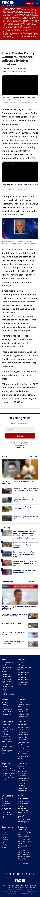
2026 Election (22, 702)
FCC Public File (23, 781)
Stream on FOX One (23, 828)
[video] (20, 594)
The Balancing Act (24, 732)
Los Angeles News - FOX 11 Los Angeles (8, 770)
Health (4, 672)
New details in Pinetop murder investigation (12, 624)
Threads (4, 842)
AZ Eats (20, 730)
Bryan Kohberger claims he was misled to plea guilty (19, 608)
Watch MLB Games (24, 839)
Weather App (22, 677)
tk (22, 874)
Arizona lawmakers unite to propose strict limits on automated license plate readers (25, 499)
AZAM (4, 665)
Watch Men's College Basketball (24, 851)
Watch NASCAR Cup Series (25, 842)
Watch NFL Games (24, 832)
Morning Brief (6, 679)
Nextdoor (5, 847)
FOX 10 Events (23, 804)
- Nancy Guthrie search (7, 747)
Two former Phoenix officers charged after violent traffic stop (24, 554)
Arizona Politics (23, 709)
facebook (6, 874)
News (24, 68)
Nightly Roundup (7, 682)
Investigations (6, 739)
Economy (5, 705)
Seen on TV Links (7, 687)
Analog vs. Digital (24, 727)
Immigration (6, 674)
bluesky (25, 874)
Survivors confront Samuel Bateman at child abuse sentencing (14, 615)
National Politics (23, 714)
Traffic (4, 691)
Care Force (5, 727)
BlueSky (4, 845)
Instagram (5, 835)
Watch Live (30, 3)
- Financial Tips (6, 714)
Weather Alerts (23, 675)
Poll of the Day (7, 684)
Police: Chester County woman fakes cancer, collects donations (20, 185)
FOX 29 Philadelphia (16, 68)
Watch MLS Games (24, 863)
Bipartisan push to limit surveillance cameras (13, 633)
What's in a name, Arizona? (24, 757)
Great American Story (23, 743)
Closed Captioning (24, 769)
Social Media (7, 827)
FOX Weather (22, 685)
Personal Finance (7, 711)
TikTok (4, 832)
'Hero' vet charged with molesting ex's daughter (18, 482)
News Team (22, 783)
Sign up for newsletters (22, 807)
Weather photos (23, 822)
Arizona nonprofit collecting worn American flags (13, 642)
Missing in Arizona (8, 744)
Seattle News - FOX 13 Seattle (8, 778)
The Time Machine (24, 751)
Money (5, 699)
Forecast (21, 662)
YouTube (5, 830)
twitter (10, 874)
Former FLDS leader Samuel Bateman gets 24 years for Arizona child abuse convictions (26, 490)
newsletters (33, 874)
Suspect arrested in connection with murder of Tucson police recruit (25, 545)
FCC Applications (23, 778)
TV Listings (22, 785)
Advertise (21, 766)
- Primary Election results (24, 706)
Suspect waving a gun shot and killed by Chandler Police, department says (26, 517)
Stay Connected (23, 797)
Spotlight (4, 753)
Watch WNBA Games (22, 860)
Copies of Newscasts (22, 775)
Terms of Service (21, 447)
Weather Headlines (24, 667)
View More (33, 456)
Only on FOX (7, 722)
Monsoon (21, 665)
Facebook (5, 837)
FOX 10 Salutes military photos (23, 811)
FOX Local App (6, 812)
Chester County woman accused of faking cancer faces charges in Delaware (18, 98)
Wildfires (21, 670)
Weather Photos (23, 680)
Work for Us (22, 790)
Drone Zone (6, 736)
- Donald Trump (23, 716)
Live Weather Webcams (6, 804)
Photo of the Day (24, 819)
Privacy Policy (22, 446)
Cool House (5, 734)
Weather (22, 659)
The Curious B (23, 735)
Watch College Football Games (23, 836)
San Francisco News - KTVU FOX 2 (8, 774)
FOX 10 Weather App (7, 816)
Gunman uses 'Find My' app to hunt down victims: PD (25, 508)
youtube (18, 874)
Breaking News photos (23, 816)
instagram (14, 874)
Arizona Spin (6, 725)
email (29, 874)
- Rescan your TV (24, 788)
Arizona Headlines (8, 662)
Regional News (6, 764)
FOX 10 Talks (22, 737)
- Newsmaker (22, 711)
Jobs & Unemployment (7, 708)
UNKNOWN (22, 754)
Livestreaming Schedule (6, 809)
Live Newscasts (7, 801)
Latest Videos (8, 581)
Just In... (5, 456)
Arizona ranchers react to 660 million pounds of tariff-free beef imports (24, 563)
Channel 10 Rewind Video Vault (8, 730)
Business (5, 702)
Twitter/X (5, 840)
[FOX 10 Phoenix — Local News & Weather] (8, 3)
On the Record (23, 749)
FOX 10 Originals (22, 723)
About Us (22, 763)
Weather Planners (24, 672)
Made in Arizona (7, 741)
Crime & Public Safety (6, 668)
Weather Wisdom (24, 682)
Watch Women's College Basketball (24, 855)
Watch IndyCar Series (23, 847)
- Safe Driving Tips (8, 694)
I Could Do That (23, 746)
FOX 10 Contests (24, 801)
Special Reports (7, 751)
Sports (4, 689)
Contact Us (22, 771)
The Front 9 (22, 740)
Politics (21, 699)
